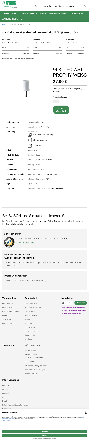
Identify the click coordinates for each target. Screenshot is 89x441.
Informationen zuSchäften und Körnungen (34, 356)
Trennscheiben (30, 327)
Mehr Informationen (26, 242)
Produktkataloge (31, 373)
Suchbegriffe (6, 409)
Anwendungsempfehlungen (35, 369)
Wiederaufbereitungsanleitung (36, 366)
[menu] (44, 16)
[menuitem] (9, 13)
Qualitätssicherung (31, 351)
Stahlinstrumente (31, 315)
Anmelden (47, 6)
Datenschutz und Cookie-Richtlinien (15, 405)
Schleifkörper (7, 319)
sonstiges (28, 339)
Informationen (32, 345)
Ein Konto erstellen (66, 6)
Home (4, 25)
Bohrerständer (7, 323)
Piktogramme (30, 362)
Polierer (5, 315)
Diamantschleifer (8, 308)
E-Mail (4, 401)
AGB (4, 397)
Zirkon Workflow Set (32, 331)
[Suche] (37, 6)
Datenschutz (6, 393)
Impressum (6, 389)
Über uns (5, 385)
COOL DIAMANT (8, 304)
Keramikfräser (30, 311)
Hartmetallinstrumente (10, 311)
